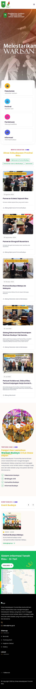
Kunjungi (6, 565)
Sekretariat (29, 163)
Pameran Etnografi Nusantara (16, 241)
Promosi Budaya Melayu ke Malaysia (14, 287)
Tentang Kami (7, 640)
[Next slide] (33, 505)
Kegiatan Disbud (8, 643)
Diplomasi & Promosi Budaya (20, 160)
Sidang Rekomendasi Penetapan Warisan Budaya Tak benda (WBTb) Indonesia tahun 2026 (17, 333)
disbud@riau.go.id (9, 626)
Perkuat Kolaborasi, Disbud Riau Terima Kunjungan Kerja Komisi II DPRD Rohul (17, 382)
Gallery (5, 647)
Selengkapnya (8, 543)
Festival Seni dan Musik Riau (15, 535)
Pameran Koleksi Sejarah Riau (15, 198)
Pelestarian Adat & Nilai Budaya (13, 163)
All (8, 160)
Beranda (5, 636)
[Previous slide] (28, 505)
